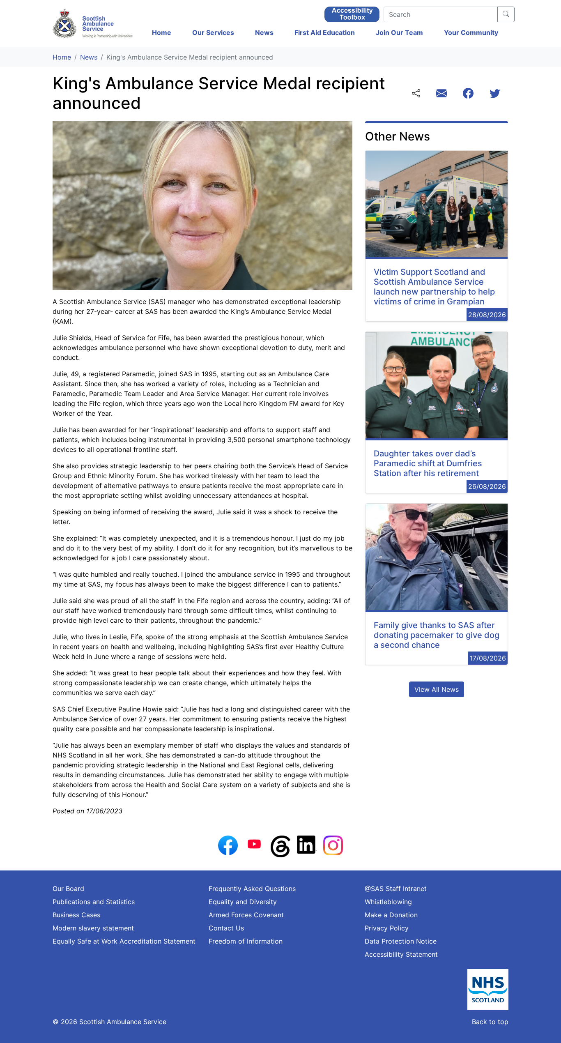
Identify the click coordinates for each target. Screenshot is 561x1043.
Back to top (490, 1022)
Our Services (213, 32)
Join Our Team (399, 32)
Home (161, 32)
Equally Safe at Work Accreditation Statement (124, 941)
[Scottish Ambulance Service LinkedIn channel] (307, 844)
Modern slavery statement (93, 928)
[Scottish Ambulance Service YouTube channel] (254, 843)
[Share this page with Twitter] (495, 94)
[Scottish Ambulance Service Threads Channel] (280, 846)
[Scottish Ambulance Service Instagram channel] (333, 844)
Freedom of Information (246, 941)
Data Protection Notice (401, 941)
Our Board (68, 888)
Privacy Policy (387, 928)
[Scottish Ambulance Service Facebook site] (228, 844)
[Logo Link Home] (94, 24)
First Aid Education (324, 32)
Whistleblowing (388, 902)
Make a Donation (391, 915)
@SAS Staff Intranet (396, 888)
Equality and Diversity (243, 902)
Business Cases (76, 915)
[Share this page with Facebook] (468, 94)
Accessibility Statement (401, 954)
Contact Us (226, 928)
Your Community (471, 32)
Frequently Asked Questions (252, 888)
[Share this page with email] (441, 94)
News (264, 32)
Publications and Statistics (94, 902)
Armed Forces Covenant (246, 915)
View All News (436, 689)
